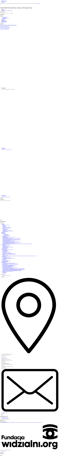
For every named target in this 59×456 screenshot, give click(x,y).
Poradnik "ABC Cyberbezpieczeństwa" (5, 27)
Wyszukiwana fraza (2, 13)
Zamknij (38, 3)
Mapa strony (2, 2)
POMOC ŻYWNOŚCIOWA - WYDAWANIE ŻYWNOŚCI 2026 (8, 25)
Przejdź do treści (3, 1)
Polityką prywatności (15, 3)
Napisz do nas (2, 413)
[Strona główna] (29, 5)
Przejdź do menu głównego (4, 0)
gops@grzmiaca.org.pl (5, 358)
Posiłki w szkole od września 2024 (4, 26)
